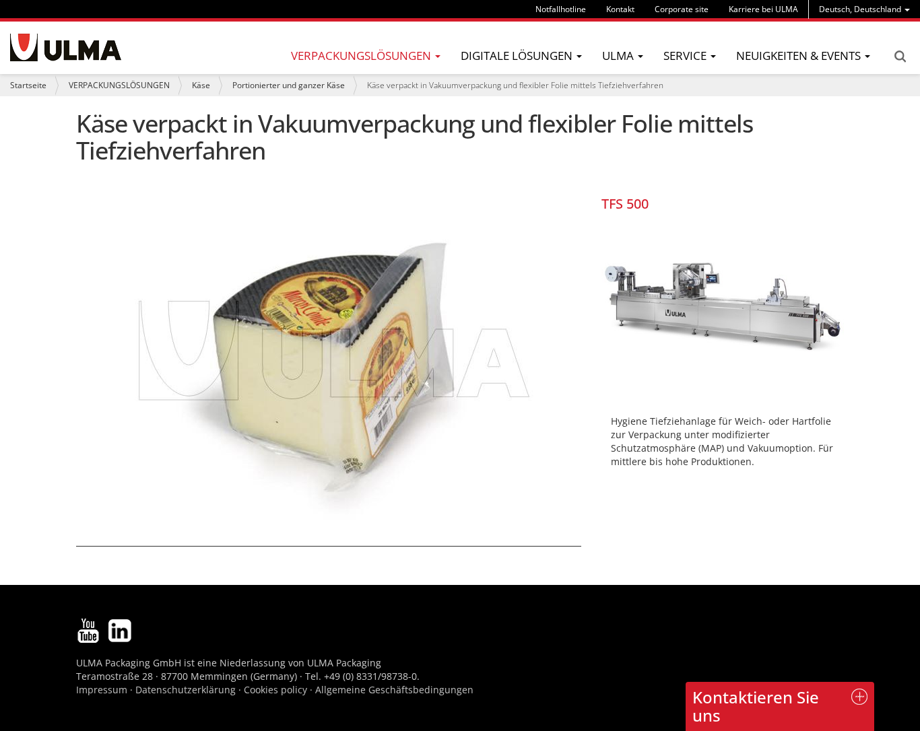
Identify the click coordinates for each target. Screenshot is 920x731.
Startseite (28, 85)
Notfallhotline (560, 9)
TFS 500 (625, 204)
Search (900, 56)
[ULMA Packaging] (65, 47)
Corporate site (682, 9)
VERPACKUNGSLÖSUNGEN (119, 85)
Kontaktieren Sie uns (755, 706)
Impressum (101, 689)
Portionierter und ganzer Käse (288, 85)
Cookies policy (275, 689)
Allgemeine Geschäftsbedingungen (394, 689)
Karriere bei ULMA (763, 9)
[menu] (864, 9)
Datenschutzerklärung (186, 689)
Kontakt (620, 9)
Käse (201, 85)
